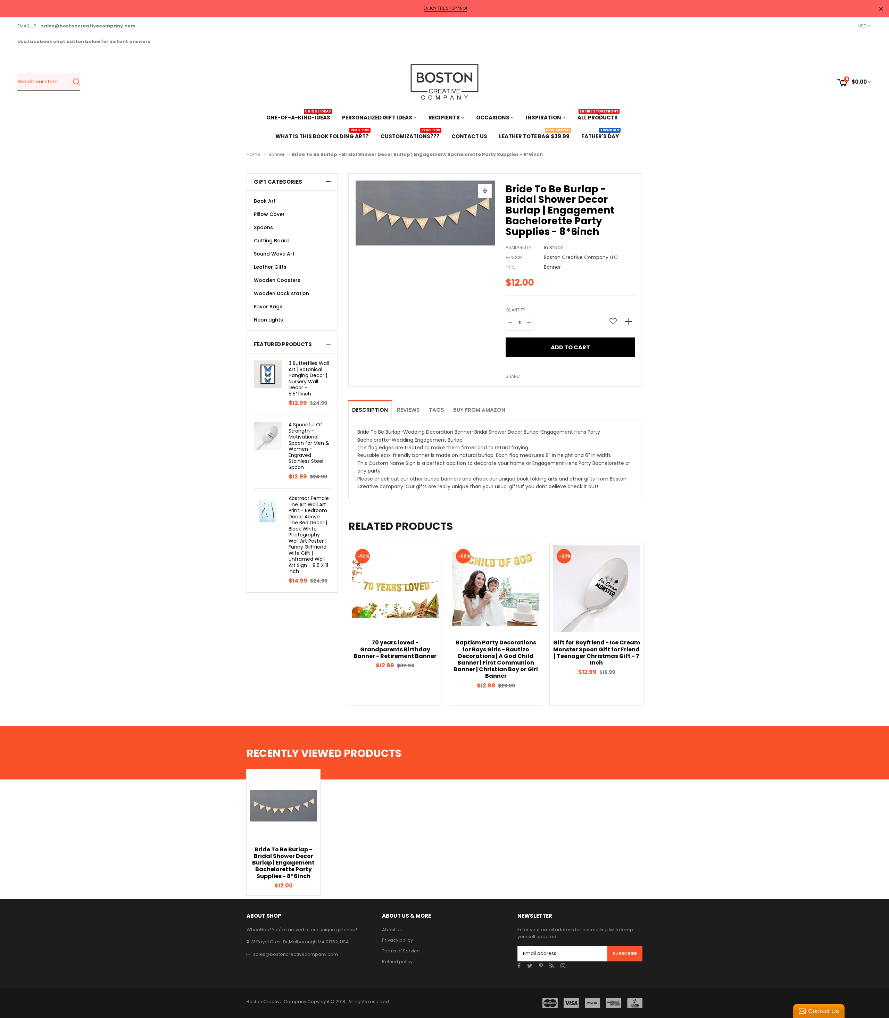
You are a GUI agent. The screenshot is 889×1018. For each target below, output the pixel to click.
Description (370, 410)
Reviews (408, 410)
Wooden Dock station (281, 293)
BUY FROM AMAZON (479, 410)
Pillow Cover (269, 214)
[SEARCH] (76, 82)
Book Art (265, 201)
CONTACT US (469, 136)
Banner (276, 154)
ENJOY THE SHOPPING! (445, 8)
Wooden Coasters (277, 280)
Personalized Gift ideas (377, 117)
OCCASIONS (493, 117)
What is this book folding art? (322, 135)
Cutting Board (272, 240)
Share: (513, 376)
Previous (336, 624)
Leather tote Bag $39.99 (534, 135)
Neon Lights (268, 319)
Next (654, 624)
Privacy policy (397, 940)
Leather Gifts (270, 267)
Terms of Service (401, 951)
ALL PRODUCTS (598, 116)
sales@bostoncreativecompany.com (295, 954)
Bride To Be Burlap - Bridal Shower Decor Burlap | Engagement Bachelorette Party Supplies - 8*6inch (283, 862)
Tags (436, 410)
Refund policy (397, 961)
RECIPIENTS (445, 117)
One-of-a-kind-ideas (298, 116)
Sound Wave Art (274, 253)
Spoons (263, 227)
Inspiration (544, 117)
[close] (881, 8)
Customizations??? (410, 135)
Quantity (515, 310)
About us (392, 929)
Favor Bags (268, 306)
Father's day (600, 135)
